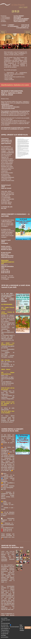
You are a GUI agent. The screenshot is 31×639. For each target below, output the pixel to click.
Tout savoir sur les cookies (22, 627)
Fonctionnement (14, 627)
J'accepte (27, 627)
